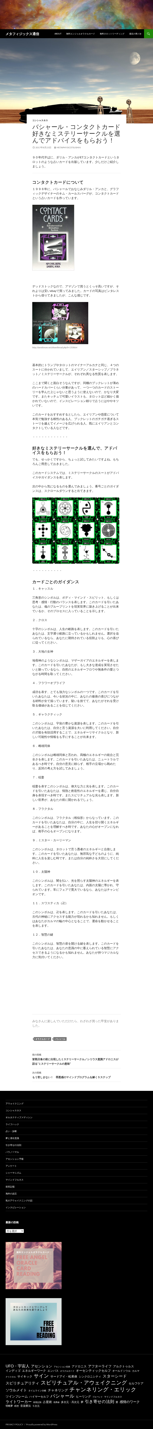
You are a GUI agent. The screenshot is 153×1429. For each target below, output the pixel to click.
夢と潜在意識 (12, 1138)
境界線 (56, 1402)
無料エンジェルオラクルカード (80, 33)
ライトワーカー (19, 1401)
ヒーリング (83, 1396)
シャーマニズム (13, 1172)
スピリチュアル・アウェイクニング (84, 1382)
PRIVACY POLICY (14, 1424)
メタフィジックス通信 (22, 34)
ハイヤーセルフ (39, 1396)
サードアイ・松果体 (63, 1376)
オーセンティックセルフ (93, 1370)
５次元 (36, 1405)
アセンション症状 (62, 1366)
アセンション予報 (15, 1159)
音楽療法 (25, 1405)
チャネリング (58, 1390)
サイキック (24, 1376)
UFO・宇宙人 (17, 1365)
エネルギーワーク (34, 1370)
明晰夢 (9, 1405)
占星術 (47, 1402)
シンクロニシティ (90, 1376)
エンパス (53, 1370)
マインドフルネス (15, 1179)
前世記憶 (10, 1186)
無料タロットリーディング (112, 33)
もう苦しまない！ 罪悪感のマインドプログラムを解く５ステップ (71, 1075)
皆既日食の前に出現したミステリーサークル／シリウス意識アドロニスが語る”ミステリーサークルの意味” (75, 1059)
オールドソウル (121, 1370)
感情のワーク (130, 1402)
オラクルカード (42, 1039)
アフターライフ (100, 1366)
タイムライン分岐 (37, 1390)
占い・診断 (11, 1131)
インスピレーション (16, 1207)
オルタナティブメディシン (19, 1117)
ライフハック (12, 1124)
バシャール (60, 1039)
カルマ (135, 1370)
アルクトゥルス (123, 1366)
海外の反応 (11, 1193)
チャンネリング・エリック (102, 1389)
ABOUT (57, 33)
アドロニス (79, 1366)
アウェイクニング (15, 1103)
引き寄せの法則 (13, 1145)
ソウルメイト (16, 1390)
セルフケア (136, 1383)
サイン (41, 1376)
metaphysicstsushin (69, 147)
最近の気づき (135, 33)
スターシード (115, 1376)
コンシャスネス (40, 120)
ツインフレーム (17, 1396)
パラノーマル (12, 1152)
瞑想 (16, 1405)
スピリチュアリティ (22, 1383)
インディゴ (13, 1370)
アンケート (11, 1165)
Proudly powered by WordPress (41, 1424)
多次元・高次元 (70, 1402)
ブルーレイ (97, 1396)
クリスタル (11, 1376)
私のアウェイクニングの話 (19, 1200)
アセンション (41, 1366)
